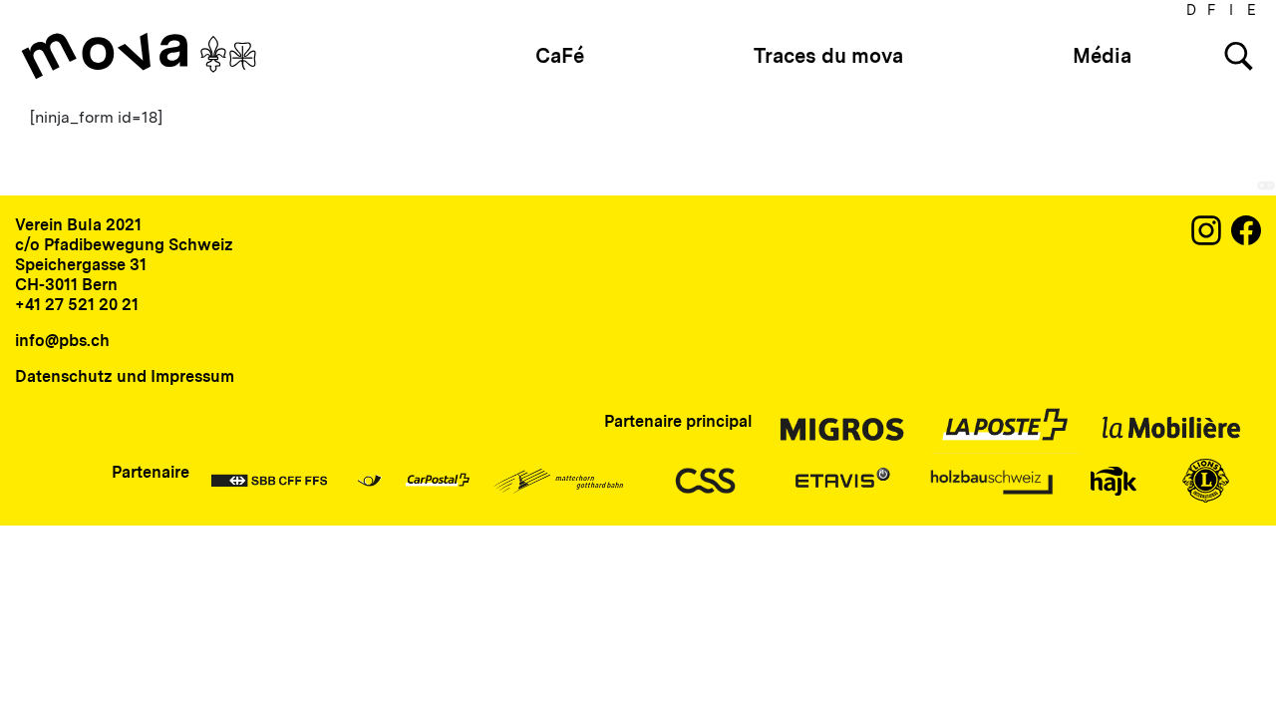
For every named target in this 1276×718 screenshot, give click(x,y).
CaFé (559, 56)
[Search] (1238, 56)
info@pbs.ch (62, 340)
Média (1102, 56)
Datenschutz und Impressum (124, 376)
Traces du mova (828, 56)
